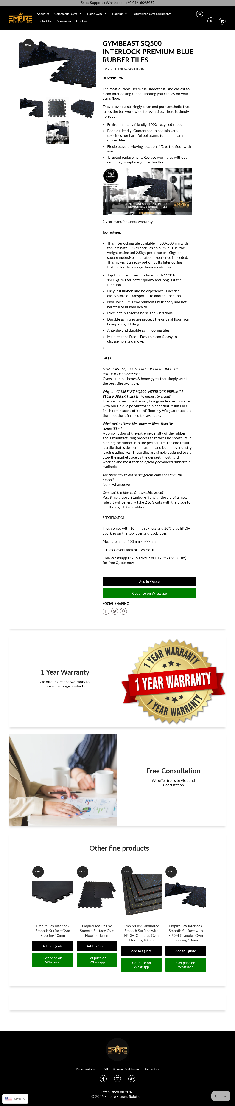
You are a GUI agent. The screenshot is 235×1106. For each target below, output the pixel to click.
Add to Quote (149, 581)
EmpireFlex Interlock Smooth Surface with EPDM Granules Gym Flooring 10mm (185, 932)
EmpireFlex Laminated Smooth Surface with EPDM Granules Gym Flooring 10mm (141, 932)
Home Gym (95, 14)
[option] (57, 64)
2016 (129, 1091)
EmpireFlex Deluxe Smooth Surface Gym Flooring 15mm (97, 930)
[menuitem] (42, 14)
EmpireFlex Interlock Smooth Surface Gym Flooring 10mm (53, 930)
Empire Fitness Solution (123, 69)
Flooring (117, 14)
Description (113, 78)
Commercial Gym (66, 14)
